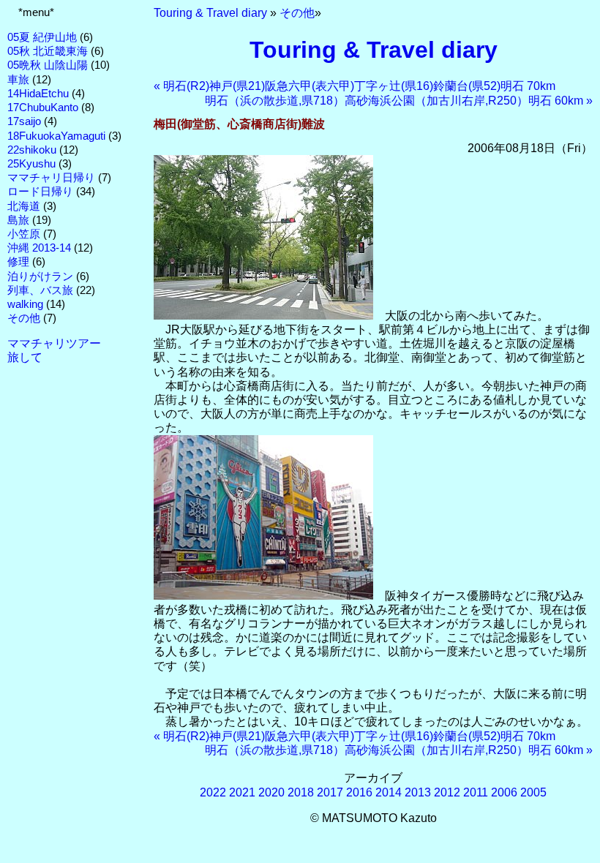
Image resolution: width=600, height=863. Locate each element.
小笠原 (23, 234)
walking (25, 304)
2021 (242, 792)
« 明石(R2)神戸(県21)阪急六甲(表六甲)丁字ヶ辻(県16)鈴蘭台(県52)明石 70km (354, 86)
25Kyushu (31, 164)
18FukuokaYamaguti (56, 136)
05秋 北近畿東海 (47, 51)
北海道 (23, 206)
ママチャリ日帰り (51, 178)
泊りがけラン (40, 276)
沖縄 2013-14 (39, 248)
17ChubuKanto (42, 107)
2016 (359, 792)
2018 (301, 792)
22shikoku (31, 150)
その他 (23, 318)
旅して (24, 357)
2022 (213, 792)
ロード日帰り (40, 191)
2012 (447, 792)
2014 (388, 792)
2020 (271, 792)
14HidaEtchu (38, 93)
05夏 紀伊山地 (42, 37)
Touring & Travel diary (210, 13)
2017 (330, 792)
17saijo (24, 121)
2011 (475, 792)
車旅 (18, 80)
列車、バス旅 (40, 290)
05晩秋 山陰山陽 (47, 65)
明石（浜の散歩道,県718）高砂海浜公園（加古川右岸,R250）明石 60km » (399, 100)
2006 (504, 792)
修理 (18, 262)
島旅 (18, 220)
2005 (533, 792)
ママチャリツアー (54, 343)
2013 (418, 792)
